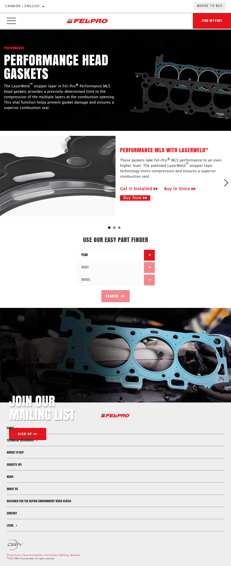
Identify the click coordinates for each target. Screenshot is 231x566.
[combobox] (110, 255)
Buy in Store (177, 189)
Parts (11, 428)
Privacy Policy (14, 555)
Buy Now (132, 198)
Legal (10, 525)
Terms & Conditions (33, 555)
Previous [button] (5, 182)
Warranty (75, 555)
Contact (12, 513)
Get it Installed (136, 189)
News (10, 476)
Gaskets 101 (14, 464)
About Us (12, 488)
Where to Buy (210, 6)
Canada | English (22, 6)
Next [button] (226, 182)
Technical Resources (21, 440)
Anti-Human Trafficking (57, 555)
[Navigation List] (11, 20)
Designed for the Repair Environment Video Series (39, 501)
